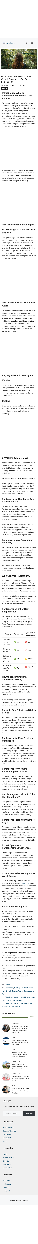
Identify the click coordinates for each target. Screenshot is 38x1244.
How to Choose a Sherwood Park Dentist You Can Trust (19, 1067)
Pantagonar (25, 883)
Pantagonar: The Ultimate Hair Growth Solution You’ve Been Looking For (18, 991)
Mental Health (8, 1158)
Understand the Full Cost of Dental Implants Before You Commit (20, 1079)
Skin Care (7, 1161)
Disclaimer (7, 1134)
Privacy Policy (8, 1127)
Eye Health (7, 1164)
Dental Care (7, 1168)
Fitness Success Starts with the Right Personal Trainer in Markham (20, 1055)
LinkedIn (6, 1187)
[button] (26, 43)
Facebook (6, 1181)
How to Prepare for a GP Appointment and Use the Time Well (20, 1043)
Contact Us (7, 1138)
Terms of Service (9, 1131)
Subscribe (29, 1113)
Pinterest (6, 1191)
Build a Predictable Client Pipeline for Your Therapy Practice (20, 1091)
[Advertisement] (19, 19)
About (5, 1141)
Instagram (7, 1184)
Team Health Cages (7, 85)
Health (4, 88)
